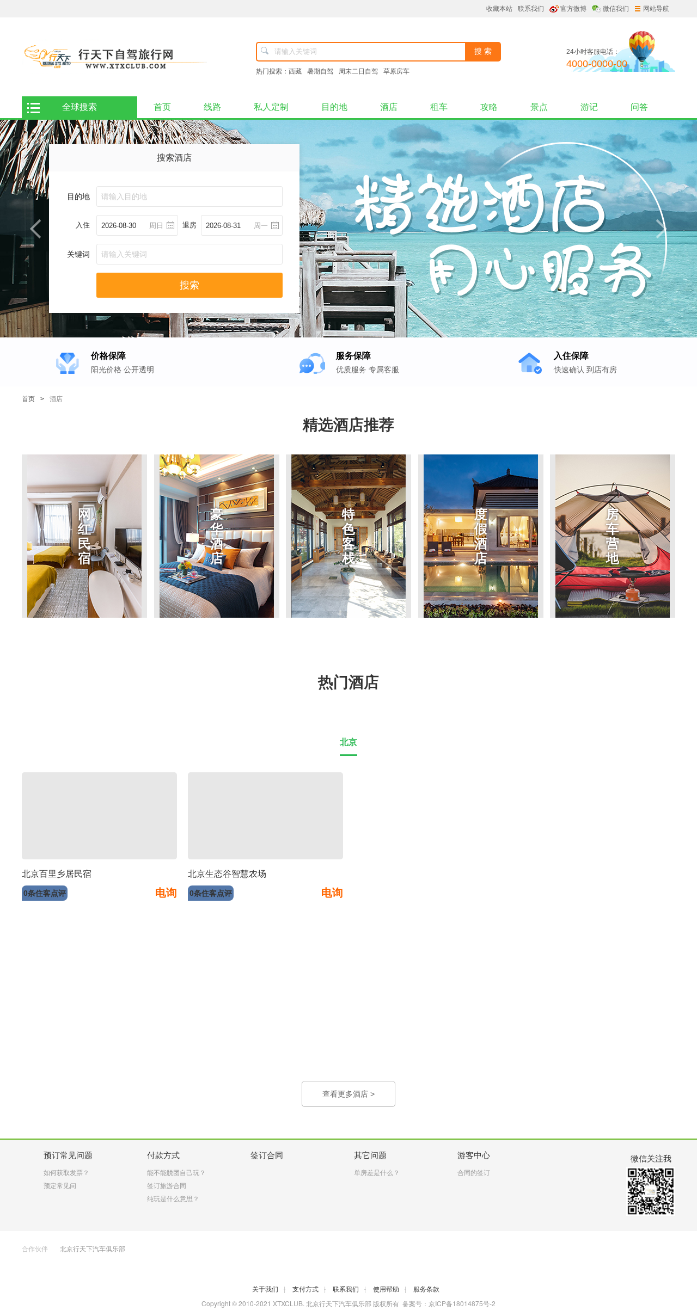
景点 (539, 107)
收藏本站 (499, 9)
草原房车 (396, 71)
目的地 (334, 107)
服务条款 (426, 1289)
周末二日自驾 (358, 71)
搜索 (189, 285)
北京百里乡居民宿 (56, 873)
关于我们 (268, 1289)
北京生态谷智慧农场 (227, 873)
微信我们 (616, 9)
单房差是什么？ (377, 1173)
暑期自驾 (320, 71)
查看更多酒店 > (348, 1094)
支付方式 (309, 1289)
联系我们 (531, 9)
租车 (439, 107)
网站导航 (656, 9)
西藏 (295, 71)
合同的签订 (473, 1173)
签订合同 (266, 1155)
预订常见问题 (68, 1155)
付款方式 (163, 1155)
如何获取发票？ (66, 1173)
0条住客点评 (44, 893)
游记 (589, 107)
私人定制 (271, 107)
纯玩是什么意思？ (173, 1199)
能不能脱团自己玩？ (176, 1173)
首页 (162, 107)
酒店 (389, 107)
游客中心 (473, 1155)
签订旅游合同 (166, 1186)
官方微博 (573, 9)
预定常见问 (60, 1186)
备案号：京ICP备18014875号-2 (449, 1303)
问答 (639, 107)
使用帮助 (389, 1289)
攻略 (489, 107)
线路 (212, 107)
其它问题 (370, 1155)
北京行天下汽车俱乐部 (92, 1249)
